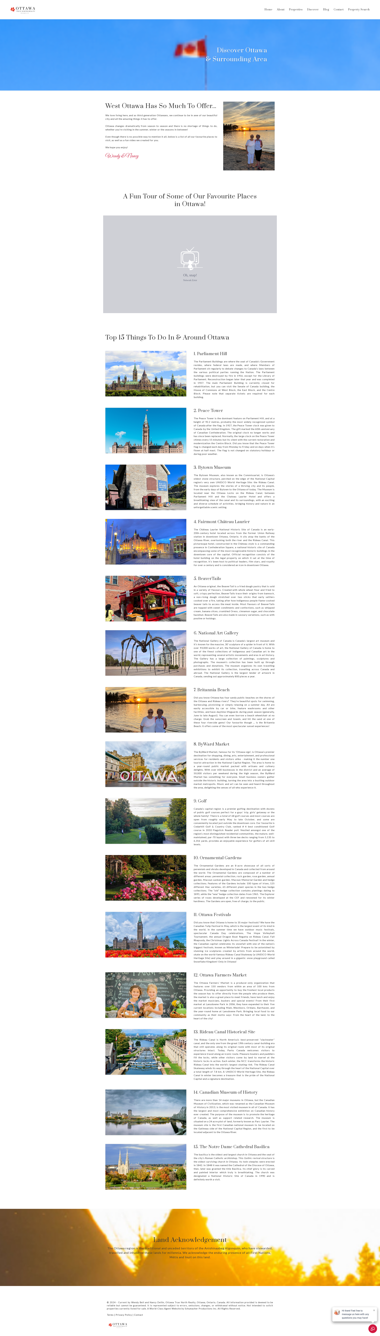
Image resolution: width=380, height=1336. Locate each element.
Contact (339, 9)
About (281, 9)
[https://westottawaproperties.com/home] (23, 9)
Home (268, 9)
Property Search (359, 9)
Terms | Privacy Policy (119, 1314)
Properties (296, 9)
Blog (326, 9)
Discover (313, 9)
